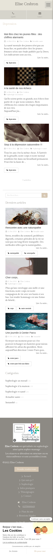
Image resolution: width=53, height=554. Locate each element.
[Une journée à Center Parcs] (26, 321)
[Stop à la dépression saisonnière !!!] (26, 133)
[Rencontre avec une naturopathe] (26, 216)
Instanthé (10, 402)
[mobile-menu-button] (48, 4)
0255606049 (29, 506)
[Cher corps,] (26, 266)
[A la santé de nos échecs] (26, 76)
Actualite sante (12, 397)
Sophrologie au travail (16, 381)
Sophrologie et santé (15, 391)
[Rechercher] (45, 195)
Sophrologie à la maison (17, 386)
